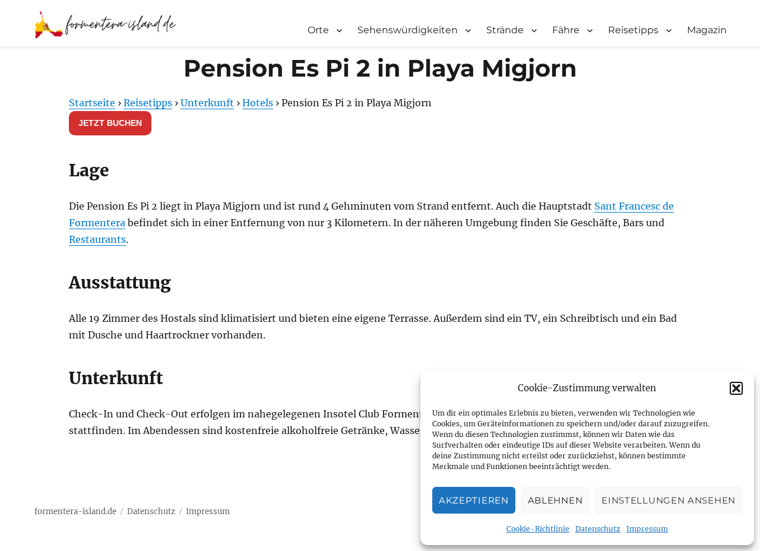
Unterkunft (207, 103)
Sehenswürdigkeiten (407, 30)
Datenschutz (597, 528)
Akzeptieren (474, 500)
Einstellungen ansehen (668, 500)
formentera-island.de (75, 511)
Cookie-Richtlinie (537, 528)
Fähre (566, 30)
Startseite (92, 103)
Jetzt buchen (110, 123)
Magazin (707, 30)
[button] (736, 388)
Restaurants (97, 239)
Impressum (647, 528)
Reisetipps (633, 30)
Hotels (257, 103)
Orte (318, 30)
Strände (505, 30)
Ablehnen (555, 500)
